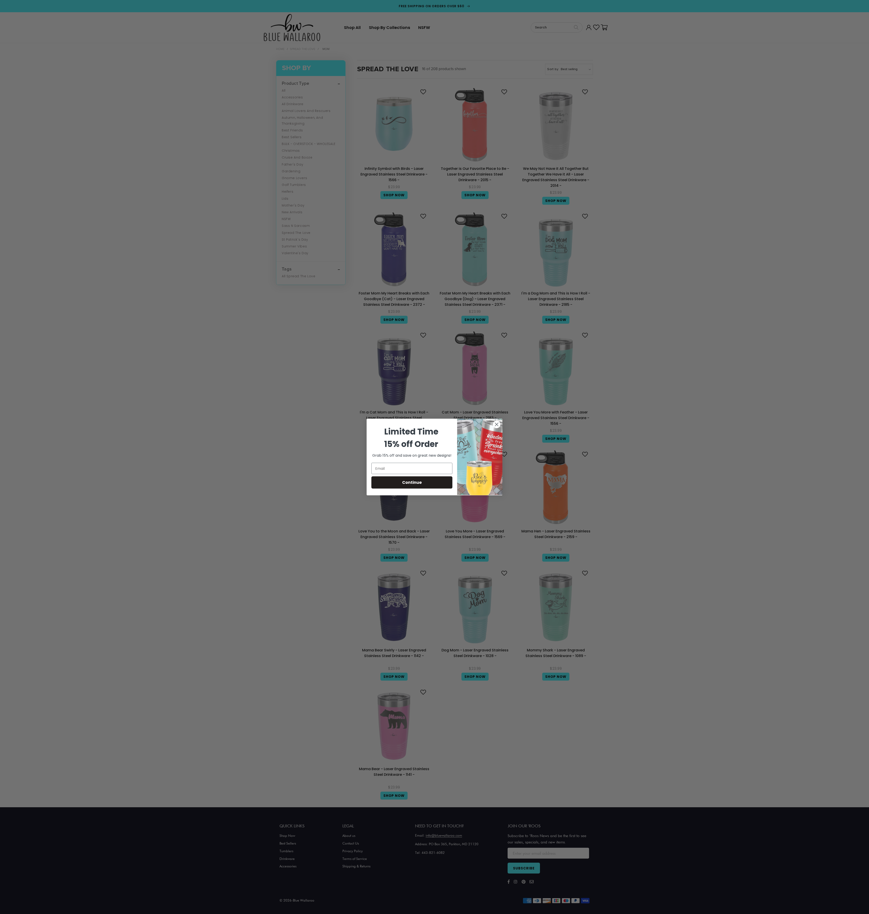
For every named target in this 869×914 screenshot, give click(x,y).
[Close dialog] (497, 424)
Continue (412, 482)
